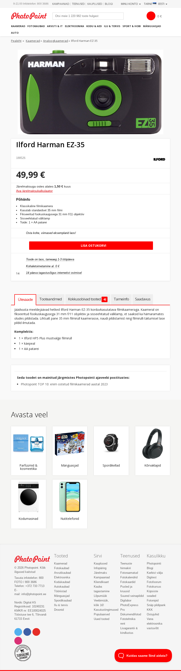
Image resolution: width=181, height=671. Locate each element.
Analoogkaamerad (55, 41)
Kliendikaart (101, 582)
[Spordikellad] (111, 443)
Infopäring (100, 568)
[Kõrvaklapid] (153, 443)
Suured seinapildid (132, 595)
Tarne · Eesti (154, 4)
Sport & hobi (132, 26)
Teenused (78, 4)
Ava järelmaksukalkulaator (34, 191)
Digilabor (125, 600)
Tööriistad (60, 591)
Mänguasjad (152, 26)
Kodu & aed (94, 26)
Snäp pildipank (156, 605)
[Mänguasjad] (70, 443)
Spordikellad (111, 465)
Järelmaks (100, 572)
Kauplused (94, 4)
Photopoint (31, 16)
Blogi (109, 4)
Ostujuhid (153, 614)
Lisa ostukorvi (93, 245)
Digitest (151, 577)
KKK (150, 609)
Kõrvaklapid (152, 465)
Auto (15, 32)
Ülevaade (25, 299)
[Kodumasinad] (28, 497)
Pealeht (16, 41)
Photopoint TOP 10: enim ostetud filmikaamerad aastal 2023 (64, 384)
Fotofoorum (154, 582)
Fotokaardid (127, 582)
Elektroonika (74, 26)
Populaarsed (102, 614)
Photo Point (34, 559)
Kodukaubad (62, 582)
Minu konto (130, 4)
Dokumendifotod (130, 614)
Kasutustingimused (106, 609)
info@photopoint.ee (33, 594)
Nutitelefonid (69, 519)
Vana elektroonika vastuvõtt (154, 623)
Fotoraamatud (129, 572)
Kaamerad (18, 26)
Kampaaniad (60, 4)
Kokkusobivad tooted (87, 298)
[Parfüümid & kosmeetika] (28, 443)
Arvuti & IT (55, 26)
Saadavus (142, 298)
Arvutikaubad (62, 572)
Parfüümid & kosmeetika (28, 467)
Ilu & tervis (112, 26)
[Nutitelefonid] (70, 497)
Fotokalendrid (129, 577)
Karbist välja (155, 572)
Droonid (59, 609)
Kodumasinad (28, 519)
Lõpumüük (100, 595)
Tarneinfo (121, 298)
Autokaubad (61, 586)
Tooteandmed (50, 298)
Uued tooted (101, 619)
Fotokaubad (36, 26)
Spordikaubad (63, 600)
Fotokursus (154, 586)
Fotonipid (152, 600)
